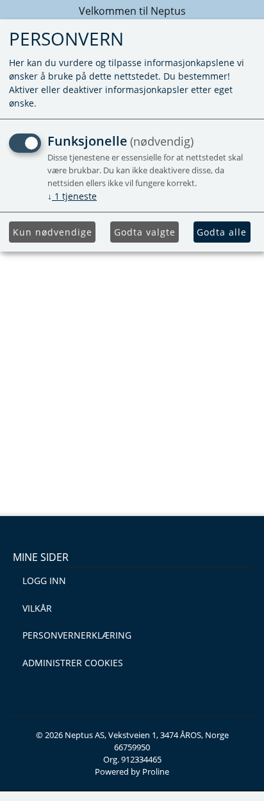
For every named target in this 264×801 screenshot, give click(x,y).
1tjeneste (72, 196)
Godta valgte (145, 232)
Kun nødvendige (52, 232)
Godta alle (222, 232)
